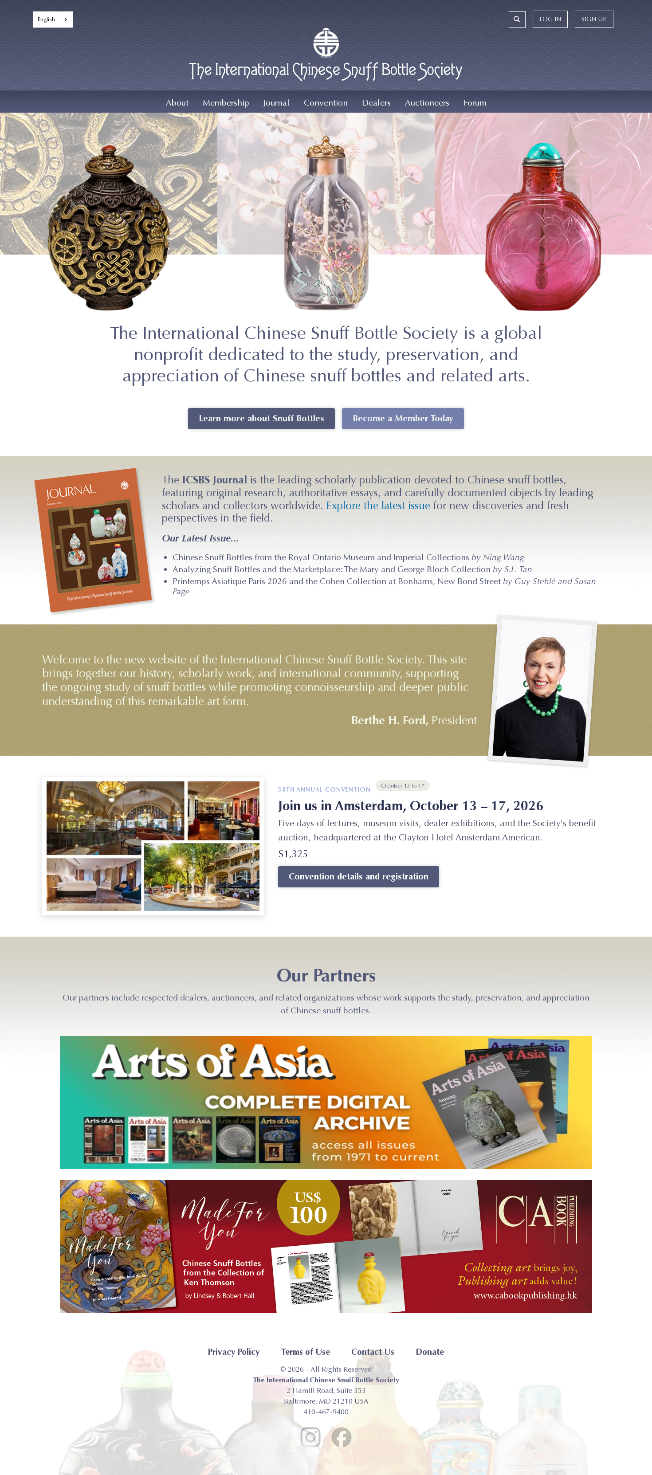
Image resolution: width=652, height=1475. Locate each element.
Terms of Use (305, 1352)
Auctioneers (427, 103)
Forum (475, 103)
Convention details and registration (358, 876)
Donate (430, 1352)
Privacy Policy (234, 1352)
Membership (226, 103)
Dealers (376, 103)
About (177, 103)
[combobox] (53, 19)
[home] (326, 59)
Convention (326, 103)
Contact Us (372, 1352)
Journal (276, 103)
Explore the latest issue (378, 505)
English (46, 19)
